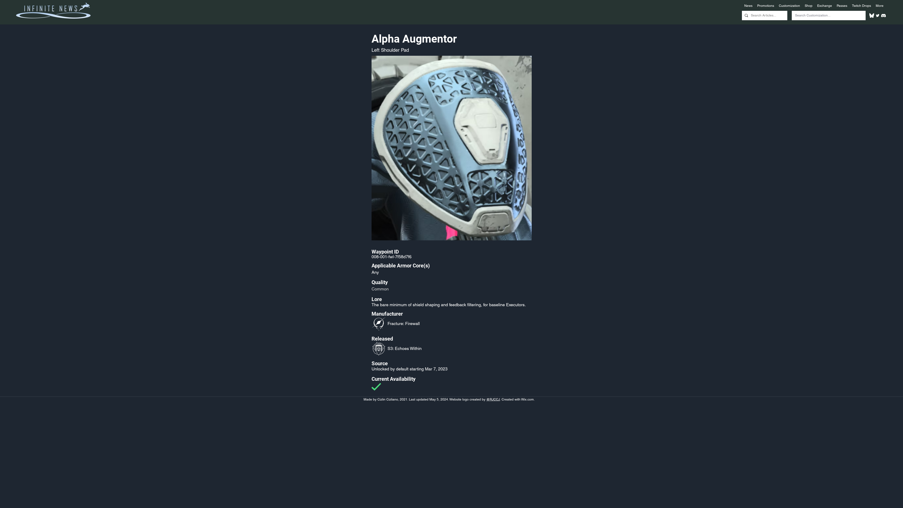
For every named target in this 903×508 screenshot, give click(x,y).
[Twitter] (877, 15)
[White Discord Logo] (883, 15)
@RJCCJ (493, 399)
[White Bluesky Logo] (871, 15)
